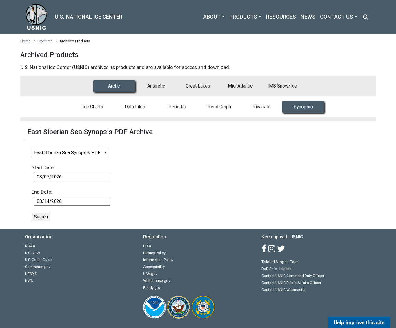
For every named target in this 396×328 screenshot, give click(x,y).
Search (41, 217)
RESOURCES (281, 17)
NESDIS (31, 273)
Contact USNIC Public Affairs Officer (291, 282)
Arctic (114, 86)
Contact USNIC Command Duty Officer (292, 276)
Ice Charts (93, 107)
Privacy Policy (154, 253)
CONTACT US (336, 17)
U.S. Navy (32, 253)
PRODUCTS (243, 17)
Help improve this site (359, 322)
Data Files (135, 107)
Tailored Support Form (280, 262)
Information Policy (158, 260)
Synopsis (303, 107)
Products (44, 41)
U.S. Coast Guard (39, 260)
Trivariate (261, 107)
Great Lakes (198, 86)
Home (25, 41)
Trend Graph (219, 107)
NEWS (308, 17)
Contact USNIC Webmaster (283, 289)
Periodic (177, 107)
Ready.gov (152, 287)
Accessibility (154, 267)
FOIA (147, 246)
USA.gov (150, 273)
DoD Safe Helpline (276, 269)
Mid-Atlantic (240, 86)
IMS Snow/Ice (282, 86)
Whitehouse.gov (156, 280)
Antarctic (156, 86)
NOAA (30, 246)
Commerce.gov (37, 267)
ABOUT (212, 17)
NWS (29, 280)
